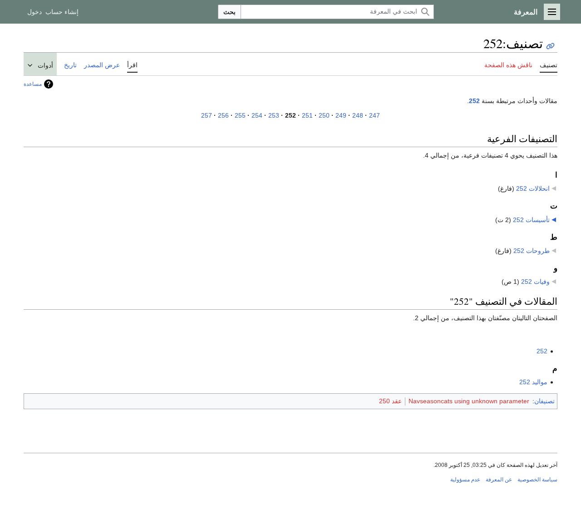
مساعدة (33, 84)
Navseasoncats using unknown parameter (469, 401)
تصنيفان (544, 401)
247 (374, 115)
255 (240, 115)
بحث (229, 11)
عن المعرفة (499, 479)
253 (273, 115)
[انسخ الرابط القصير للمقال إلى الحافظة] (550, 46)
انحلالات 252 (533, 188)
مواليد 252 (533, 382)
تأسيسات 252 (531, 219)
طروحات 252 (531, 250)
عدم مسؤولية (465, 479)
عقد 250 (390, 401)
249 (340, 115)
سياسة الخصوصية (537, 479)
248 (357, 115)
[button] (552, 12)
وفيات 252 (535, 281)
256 (223, 115)
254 (256, 115)
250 (324, 115)
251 (307, 115)
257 (206, 115)
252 (474, 100)
